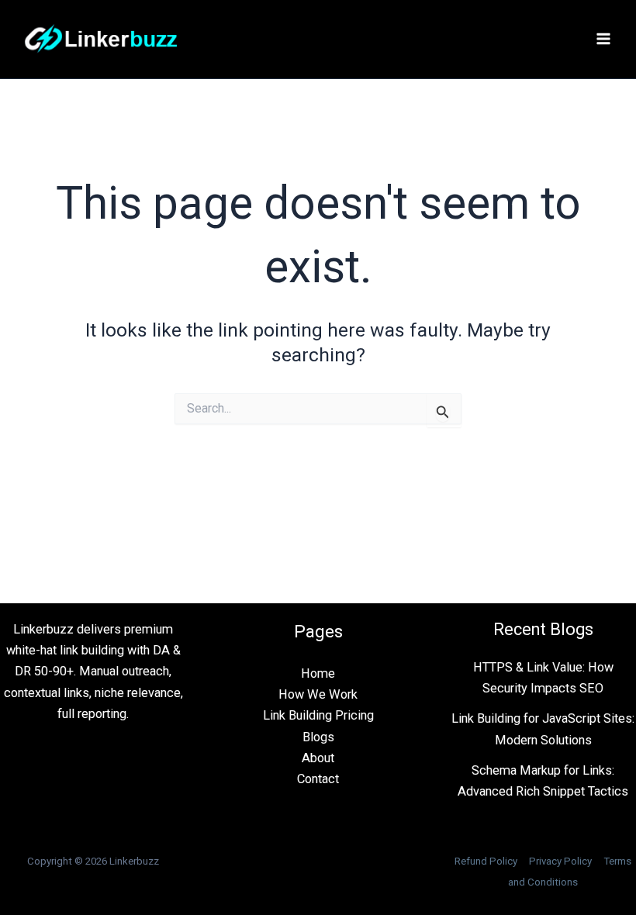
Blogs (318, 737)
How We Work (318, 694)
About (318, 758)
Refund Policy (486, 861)
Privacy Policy (560, 861)
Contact (318, 779)
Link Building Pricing (318, 715)
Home (318, 673)
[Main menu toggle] (603, 39)
